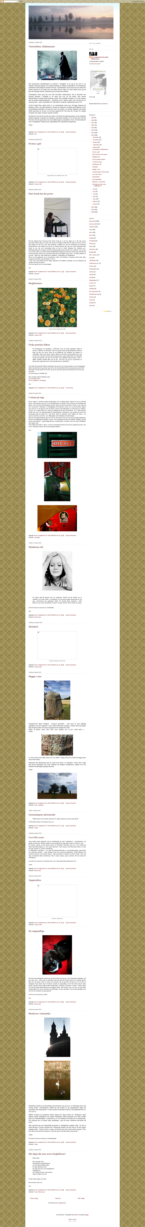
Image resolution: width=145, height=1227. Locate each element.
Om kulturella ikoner (34, 378)
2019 (92, 117)
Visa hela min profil (94, 63)
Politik (91, 243)
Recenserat (37, 617)
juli (94, 189)
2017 (92, 122)
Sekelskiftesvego (94, 294)
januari (95, 204)
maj (94, 194)
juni (94, 191)
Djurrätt (91, 286)
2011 (92, 207)
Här (30, 264)
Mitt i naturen (93, 255)
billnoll (76, 1214)
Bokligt (91, 252)
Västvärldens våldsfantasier (42, 46)
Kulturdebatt (92, 269)
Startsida (57, 1198)
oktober (95, 142)
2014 (92, 130)
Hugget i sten (35, 676)
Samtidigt (37, 537)
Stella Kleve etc (93, 263)
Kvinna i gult (35, 143)
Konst (91, 232)
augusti (95, 147)
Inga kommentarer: (71, 132)
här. (75, 861)
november (96, 139)
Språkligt (40, 805)
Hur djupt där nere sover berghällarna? (47, 1154)
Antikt (35, 805)
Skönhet (91, 297)
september (96, 145)
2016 (92, 125)
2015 (92, 127)
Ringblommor (35, 283)
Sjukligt (91, 302)
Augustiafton (35, 880)
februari (95, 201)
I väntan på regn (36, 397)
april (94, 196)
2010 (92, 209)
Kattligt (91, 238)
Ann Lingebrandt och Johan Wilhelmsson (99, 58)
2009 (92, 212)
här (102, 103)
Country (91, 283)
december (96, 137)
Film (35, 134)
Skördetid (33, 626)
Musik (91, 246)
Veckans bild (38, 184)
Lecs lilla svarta (36, 837)
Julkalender (92, 260)
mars (94, 199)
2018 (92, 120)
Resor (91, 235)
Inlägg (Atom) (62, 1203)
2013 (92, 132)
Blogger (86, 1214)
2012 (92, 135)
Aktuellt (91, 274)
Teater (36, 1144)
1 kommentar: (69, 388)
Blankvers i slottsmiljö (39, 1013)
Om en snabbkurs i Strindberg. (37, 380)
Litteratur (36, 273)
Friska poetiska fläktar (39, 344)
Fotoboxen (92, 249)
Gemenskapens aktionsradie (42, 814)
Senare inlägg (34, 1198)
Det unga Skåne (93, 291)
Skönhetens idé (36, 547)
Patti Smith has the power (41, 193)
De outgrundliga (36, 931)
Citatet (36, 828)
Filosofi (91, 266)
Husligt (91, 277)
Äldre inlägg (81, 1198)
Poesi (35, 1192)
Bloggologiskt (93, 280)
